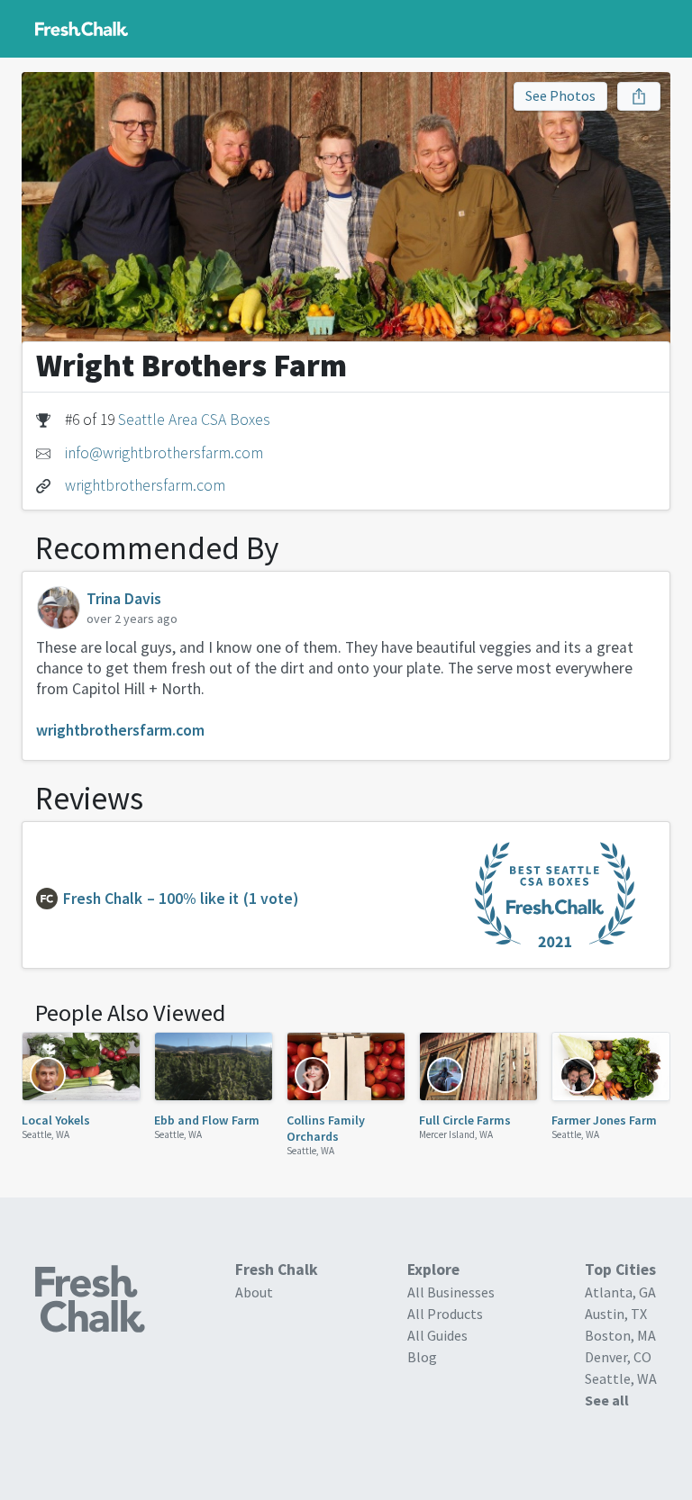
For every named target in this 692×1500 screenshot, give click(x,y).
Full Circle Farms (465, 1120)
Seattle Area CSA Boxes (194, 419)
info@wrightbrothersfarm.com (164, 453)
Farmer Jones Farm (604, 1120)
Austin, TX (616, 1314)
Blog (422, 1357)
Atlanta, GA (620, 1292)
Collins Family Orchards (326, 1128)
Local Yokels (56, 1120)
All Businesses (451, 1292)
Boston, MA (620, 1335)
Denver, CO (618, 1357)
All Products (445, 1314)
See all (607, 1400)
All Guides (437, 1335)
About (254, 1292)
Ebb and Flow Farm (207, 1120)
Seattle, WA (45, 1134)
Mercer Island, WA (456, 1134)
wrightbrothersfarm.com (145, 485)
